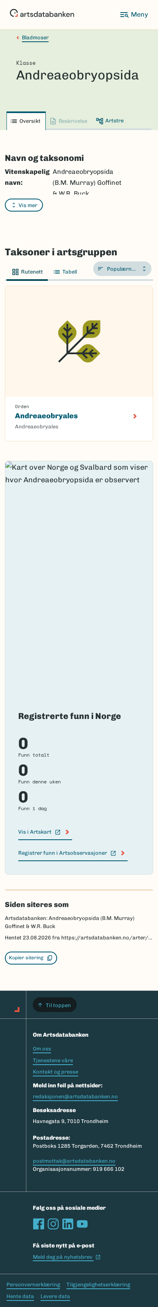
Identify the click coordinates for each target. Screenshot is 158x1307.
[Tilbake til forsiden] (42, 14)
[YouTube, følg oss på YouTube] (82, 1224)
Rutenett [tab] (32, 272)
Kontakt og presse (55, 1072)
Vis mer (28, 205)
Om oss (42, 1049)
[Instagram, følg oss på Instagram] (53, 1224)
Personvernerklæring (33, 1284)
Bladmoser (35, 37)
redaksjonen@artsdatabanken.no (75, 1096)
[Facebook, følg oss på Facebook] (38, 1224)
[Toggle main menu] (133, 14)
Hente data (20, 1296)
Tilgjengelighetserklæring (98, 1284)
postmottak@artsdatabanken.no (74, 1161)
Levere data (55, 1296)
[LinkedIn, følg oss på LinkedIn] (67, 1224)
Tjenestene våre (53, 1060)
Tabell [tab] (69, 272)
